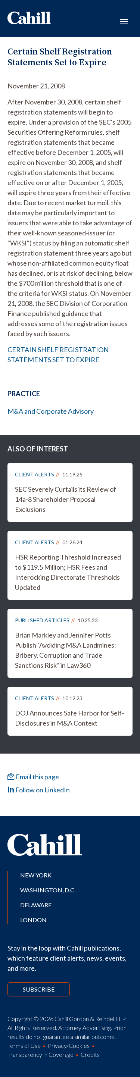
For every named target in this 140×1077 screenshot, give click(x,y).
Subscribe (39, 989)
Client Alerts (34, 474)
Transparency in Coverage (40, 1054)
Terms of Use (24, 1045)
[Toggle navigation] (124, 21)
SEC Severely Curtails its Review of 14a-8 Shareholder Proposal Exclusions (65, 499)
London (33, 919)
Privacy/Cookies (69, 1045)
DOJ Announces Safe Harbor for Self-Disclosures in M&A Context (69, 718)
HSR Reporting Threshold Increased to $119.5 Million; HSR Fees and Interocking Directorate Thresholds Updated (68, 572)
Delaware (36, 904)
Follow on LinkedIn (42, 790)
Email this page (37, 777)
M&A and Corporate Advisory (50, 411)
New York (36, 875)
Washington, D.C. (47, 889)
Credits (90, 1054)
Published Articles (42, 620)
